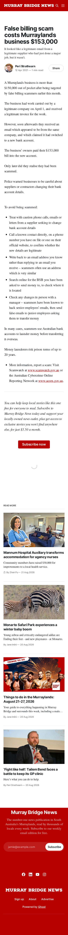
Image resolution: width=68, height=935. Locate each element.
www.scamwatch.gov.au (43, 370)
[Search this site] (57, 5)
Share (56, 68)
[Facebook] (23, 874)
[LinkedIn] (30, 874)
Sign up (19, 899)
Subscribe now (34, 444)
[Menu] (63, 5)
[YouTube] (37, 874)
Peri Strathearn (25, 66)
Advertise (47, 899)
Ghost (42, 906)
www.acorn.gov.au (50, 380)
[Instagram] (44, 874)
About (32, 899)
